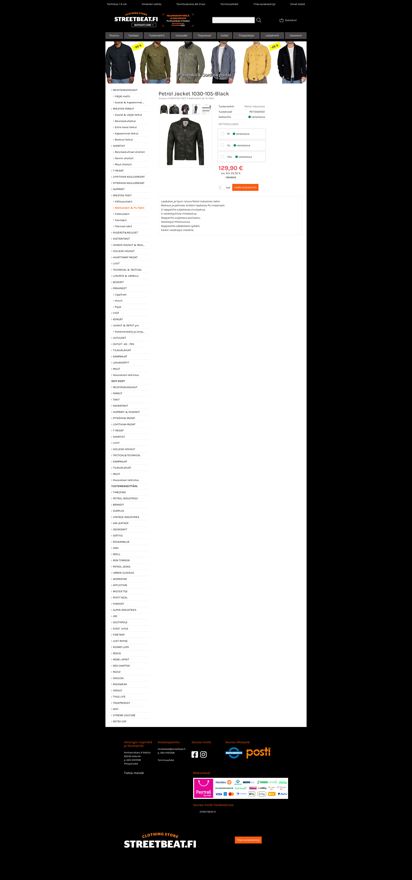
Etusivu (114, 35)
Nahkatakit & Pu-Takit (201, 98)
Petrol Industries (254, 106)
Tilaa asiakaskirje (264, 4)
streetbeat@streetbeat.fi (172, 749)
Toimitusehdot (229, 4)
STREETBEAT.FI (208, 811)
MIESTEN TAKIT (178, 98)
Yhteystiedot (131, 763)
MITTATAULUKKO (229, 124)
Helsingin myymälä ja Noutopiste (138, 744)
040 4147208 (133, 760)
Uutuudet (181, 35)
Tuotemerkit (156, 35)
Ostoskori (296, 35)
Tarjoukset (204, 35)
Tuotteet (133, 35)
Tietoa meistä (134, 773)
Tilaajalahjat (246, 35)
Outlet (224, 35)
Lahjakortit (272, 35)
